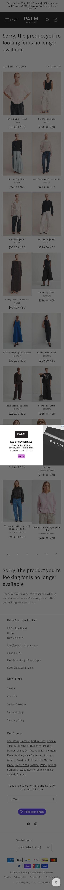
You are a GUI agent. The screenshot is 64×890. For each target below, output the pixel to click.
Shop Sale (21, 456)
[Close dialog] (63, 426)
